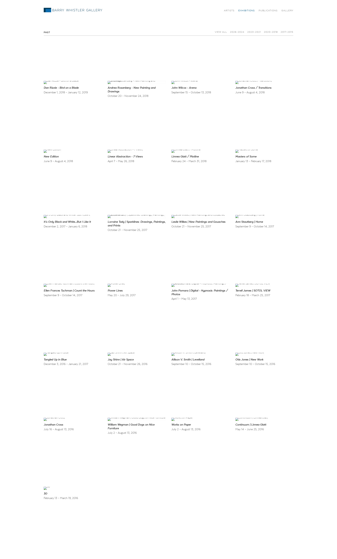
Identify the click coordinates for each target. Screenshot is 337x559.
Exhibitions (246, 10)
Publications (268, 10)
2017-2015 (287, 32)
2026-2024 (237, 32)
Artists (229, 10)
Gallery (287, 10)
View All (221, 32)
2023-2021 (254, 32)
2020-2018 (271, 32)
